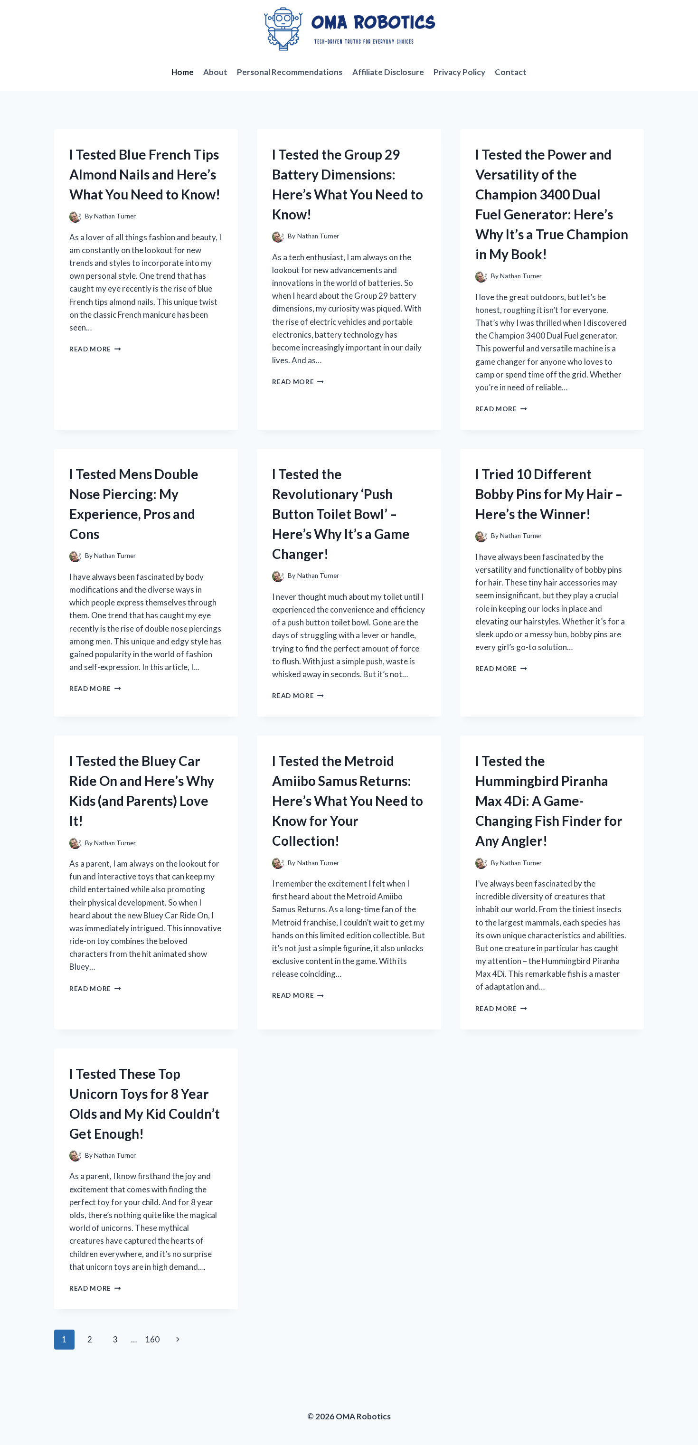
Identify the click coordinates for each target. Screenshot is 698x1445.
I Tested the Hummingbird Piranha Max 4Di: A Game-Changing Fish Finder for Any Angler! (549, 801)
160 (152, 1339)
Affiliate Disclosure (388, 72)
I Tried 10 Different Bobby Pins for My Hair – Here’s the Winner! (549, 494)
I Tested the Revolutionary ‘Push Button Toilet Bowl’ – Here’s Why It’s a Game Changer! (341, 514)
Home (182, 72)
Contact (511, 72)
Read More (95, 349)
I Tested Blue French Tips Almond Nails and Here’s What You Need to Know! (144, 174)
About (215, 72)
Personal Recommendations (289, 72)
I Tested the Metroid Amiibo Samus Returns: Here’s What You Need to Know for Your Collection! (347, 801)
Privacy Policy (459, 72)
